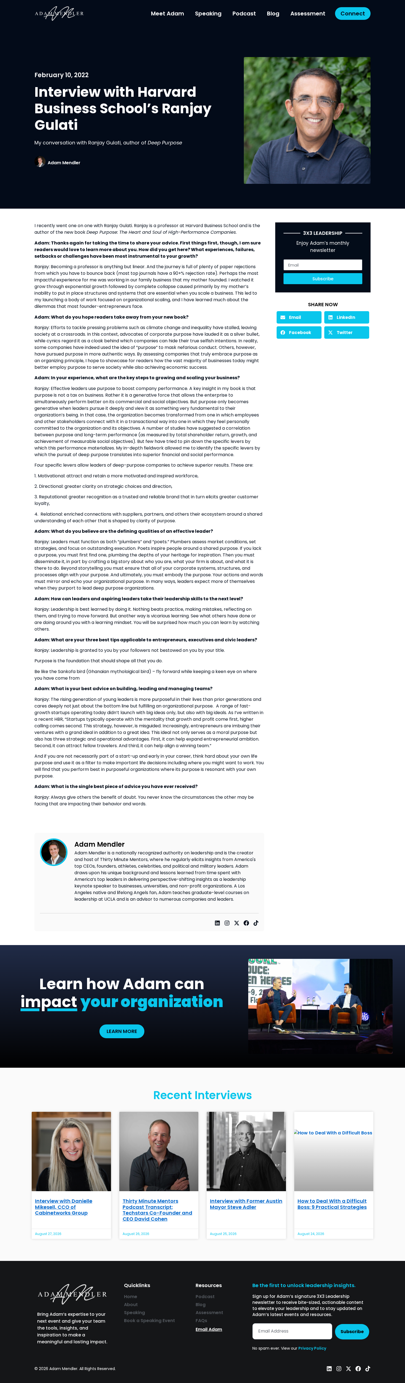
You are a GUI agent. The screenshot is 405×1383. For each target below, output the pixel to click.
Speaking (208, 13)
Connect (353, 13)
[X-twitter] (236, 923)
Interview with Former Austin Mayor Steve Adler (246, 1204)
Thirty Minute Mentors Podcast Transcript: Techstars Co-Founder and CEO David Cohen (157, 1210)
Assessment (307, 13)
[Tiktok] (256, 923)
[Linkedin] (217, 923)
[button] (299, 317)
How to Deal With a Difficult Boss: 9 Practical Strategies (332, 1204)
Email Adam (209, 1329)
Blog (273, 13)
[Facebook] (246, 923)
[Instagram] (227, 923)
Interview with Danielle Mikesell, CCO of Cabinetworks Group (63, 1207)
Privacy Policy (312, 1348)
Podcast (244, 13)
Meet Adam (167, 13)
